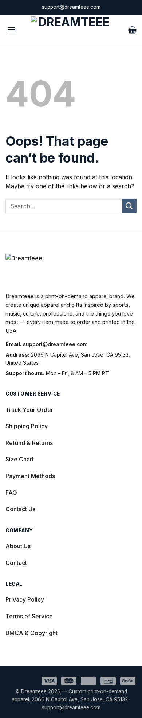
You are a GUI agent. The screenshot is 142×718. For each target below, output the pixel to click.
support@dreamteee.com (55, 344)
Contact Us (20, 509)
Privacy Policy (24, 599)
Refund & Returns (29, 442)
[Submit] (129, 206)
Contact (16, 562)
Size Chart (19, 459)
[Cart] (132, 29)
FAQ (11, 492)
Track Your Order (29, 409)
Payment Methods (30, 476)
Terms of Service (29, 616)
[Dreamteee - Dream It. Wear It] (71, 29)
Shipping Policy (26, 426)
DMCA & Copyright (31, 633)
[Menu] (11, 29)
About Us (18, 546)
